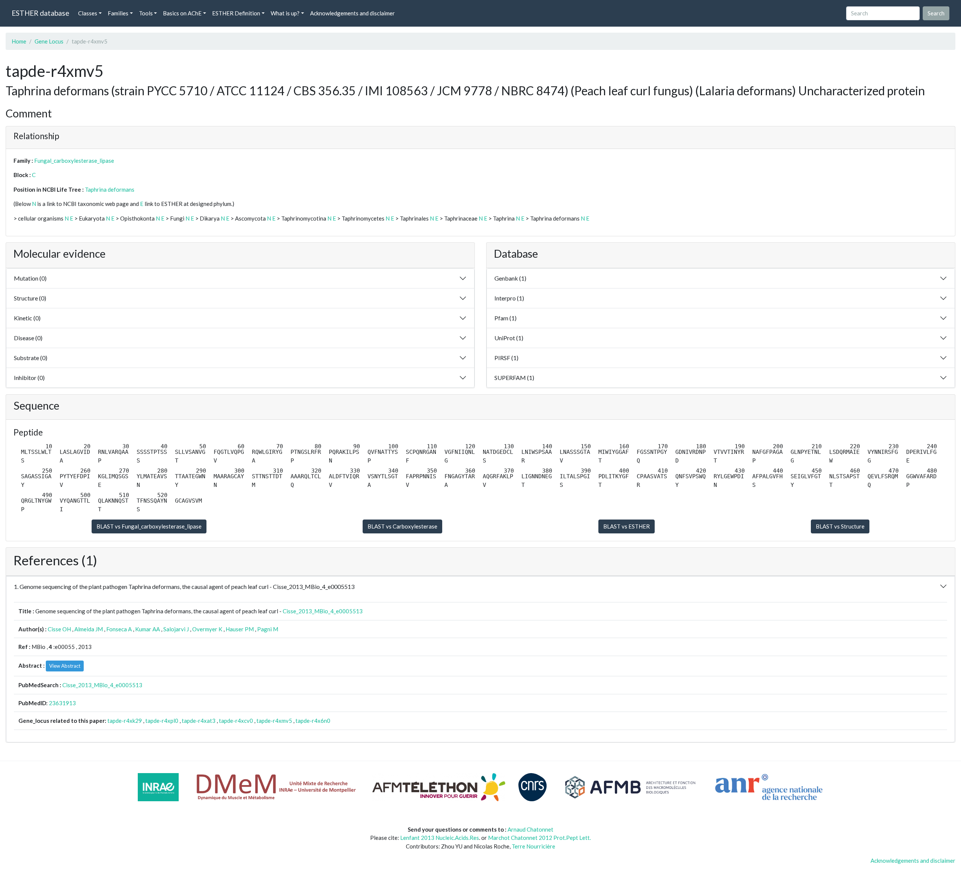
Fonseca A (119, 629)
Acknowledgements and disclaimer (352, 13)
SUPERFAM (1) (514, 377)
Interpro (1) (509, 298)
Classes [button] (87, 13)
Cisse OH (59, 629)
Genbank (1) (510, 278)
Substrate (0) (30, 357)
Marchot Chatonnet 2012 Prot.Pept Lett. (539, 837)
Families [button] (118, 13)
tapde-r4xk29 (124, 720)
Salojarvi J (176, 629)
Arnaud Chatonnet (530, 829)
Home (19, 41)
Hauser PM (240, 629)
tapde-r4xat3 (198, 720)
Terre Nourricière (533, 846)
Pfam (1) (505, 317)
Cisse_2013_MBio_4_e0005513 (323, 611)
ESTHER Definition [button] (236, 13)
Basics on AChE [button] (182, 13)
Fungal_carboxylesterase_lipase (74, 160)
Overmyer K (207, 629)
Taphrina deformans (109, 189)
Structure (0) (30, 298)
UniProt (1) (508, 337)
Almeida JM (88, 629)
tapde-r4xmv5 (274, 720)
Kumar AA (147, 629)
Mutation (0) (30, 278)
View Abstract (64, 666)
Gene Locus (49, 41)
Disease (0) (28, 337)
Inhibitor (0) (29, 377)
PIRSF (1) (506, 357)
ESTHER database (40, 13)
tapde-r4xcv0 (236, 720)
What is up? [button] (285, 13)
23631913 (62, 703)
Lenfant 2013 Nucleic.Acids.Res (439, 837)
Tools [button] (146, 13)
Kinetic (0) (27, 317)
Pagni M (267, 629)
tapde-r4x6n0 (312, 720)
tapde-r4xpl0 (161, 720)
